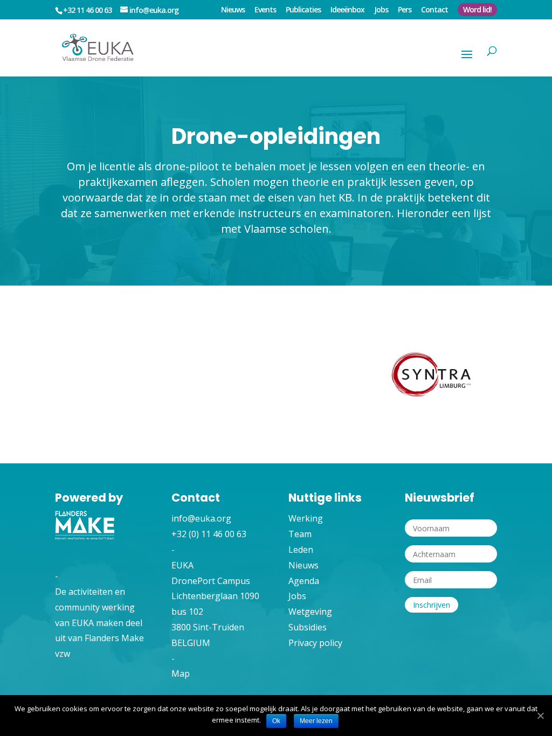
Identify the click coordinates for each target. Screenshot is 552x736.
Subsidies (307, 627)
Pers (404, 10)
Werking (305, 518)
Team (300, 534)
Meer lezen (316, 721)
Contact (434, 10)
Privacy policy (315, 643)
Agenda (303, 581)
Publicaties (303, 10)
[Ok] (540, 716)
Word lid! (477, 9)
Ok (276, 721)
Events (265, 10)
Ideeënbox (347, 10)
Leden (300, 550)
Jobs (381, 10)
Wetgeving (310, 611)
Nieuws (233, 10)
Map (180, 673)
